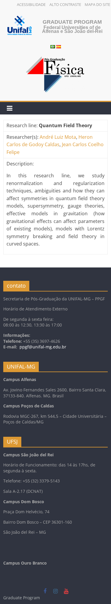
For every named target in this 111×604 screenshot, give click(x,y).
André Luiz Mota (58, 137)
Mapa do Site (97, 4)
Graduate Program (72, 22)
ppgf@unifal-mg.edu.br (43, 347)
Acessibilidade (31, 4)
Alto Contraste (65, 4)
